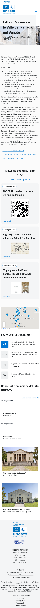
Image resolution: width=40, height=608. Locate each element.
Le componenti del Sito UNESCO (13, 151)
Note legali (20, 598)
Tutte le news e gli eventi (20, 180)
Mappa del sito (21, 605)
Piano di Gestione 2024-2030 (13, 158)
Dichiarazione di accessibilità (20, 596)
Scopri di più (7, 221)
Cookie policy (20, 603)
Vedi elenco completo (30, 398)
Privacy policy (20, 600)
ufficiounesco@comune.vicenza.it (21, 575)
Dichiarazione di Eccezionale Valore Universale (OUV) (20, 154)
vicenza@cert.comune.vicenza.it (21, 572)
